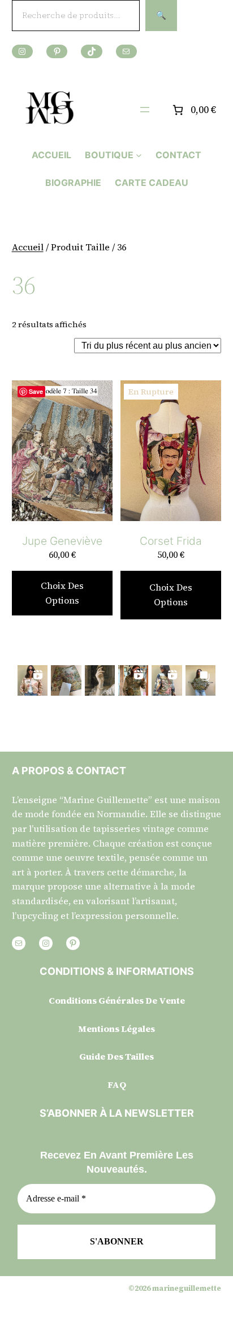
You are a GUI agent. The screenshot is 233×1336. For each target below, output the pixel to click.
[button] (33, 680)
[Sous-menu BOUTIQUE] (139, 155)
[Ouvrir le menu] (145, 109)
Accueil (28, 247)
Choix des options (62, 592)
